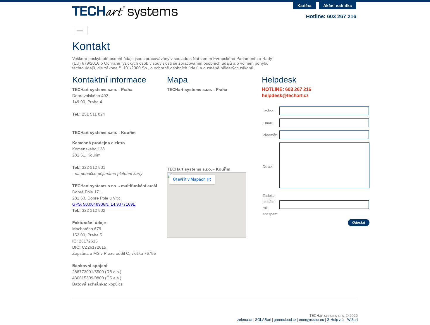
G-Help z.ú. (336, 320)
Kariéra (304, 5)
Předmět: (270, 135)
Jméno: (268, 111)
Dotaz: (268, 167)
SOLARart (263, 320)
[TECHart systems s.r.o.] (125, 17)
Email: (268, 123)
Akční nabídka (337, 5)
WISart (352, 320)
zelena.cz (244, 320)
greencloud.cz (285, 320)
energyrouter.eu (311, 320)
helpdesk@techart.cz (285, 95)
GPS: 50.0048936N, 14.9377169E (103, 204)
